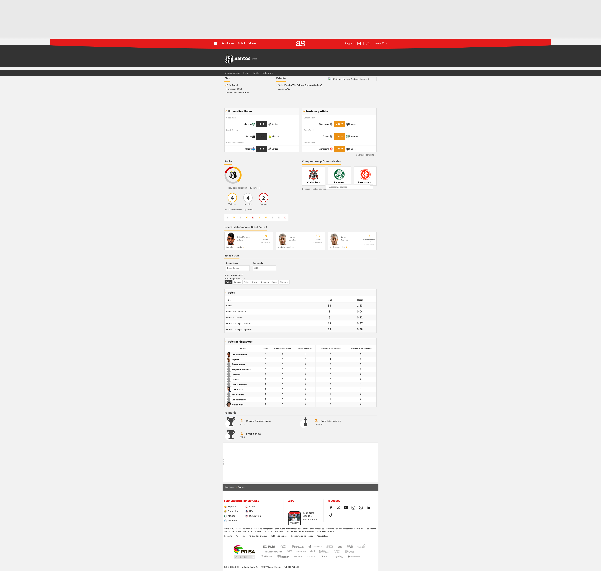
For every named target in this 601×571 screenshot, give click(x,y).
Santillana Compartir (315, 546)
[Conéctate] (368, 43)
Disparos (284, 282)
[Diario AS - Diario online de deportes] (300, 43)
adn (350, 546)
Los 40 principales (283, 546)
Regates (265, 282)
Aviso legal (240, 536)
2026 (256, 268)
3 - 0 (262, 124)
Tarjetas (237, 282)
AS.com (340, 546)
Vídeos (252, 43)
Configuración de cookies (302, 536)
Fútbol (241, 43)
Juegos (348, 43)
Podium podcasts (283, 557)
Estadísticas (231, 256)
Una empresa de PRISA (244, 549)
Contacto (228, 536)
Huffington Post (273, 552)
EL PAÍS (269, 546)
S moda (311, 557)
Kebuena (347, 552)
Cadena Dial (312, 552)
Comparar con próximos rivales (321, 161)
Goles (228, 282)
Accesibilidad (322, 536)
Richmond (360, 552)
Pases (274, 282)
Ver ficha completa (234, 247)
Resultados (228, 43)
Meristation (338, 557)
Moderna (266, 556)
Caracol (361, 546)
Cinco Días (300, 552)
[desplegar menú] (215, 43)
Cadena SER (330, 546)
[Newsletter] (359, 43)
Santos (242, 58)
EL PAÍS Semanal (323, 552)
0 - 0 (262, 149)
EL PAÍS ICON (298, 557)
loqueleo (324, 557)
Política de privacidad (258, 536)
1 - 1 (262, 136)
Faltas (246, 282)
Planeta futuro (334, 552)
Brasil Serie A (233, 268)
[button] (244, 557)
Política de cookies (279, 536)
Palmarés (230, 413)
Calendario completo (365, 155)
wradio (290, 552)
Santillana (297, 546)
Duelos (255, 282)
